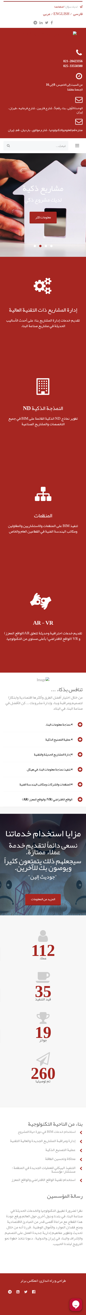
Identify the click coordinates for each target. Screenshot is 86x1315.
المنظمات (43, 515)
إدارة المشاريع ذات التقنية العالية (43, 309)
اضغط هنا (59, 6)
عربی (46, 14)
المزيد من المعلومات (43, 899)
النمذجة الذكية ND (43, 408)
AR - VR (43, 622)
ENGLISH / (62, 14)
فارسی (78, 14)
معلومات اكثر (43, 217)
